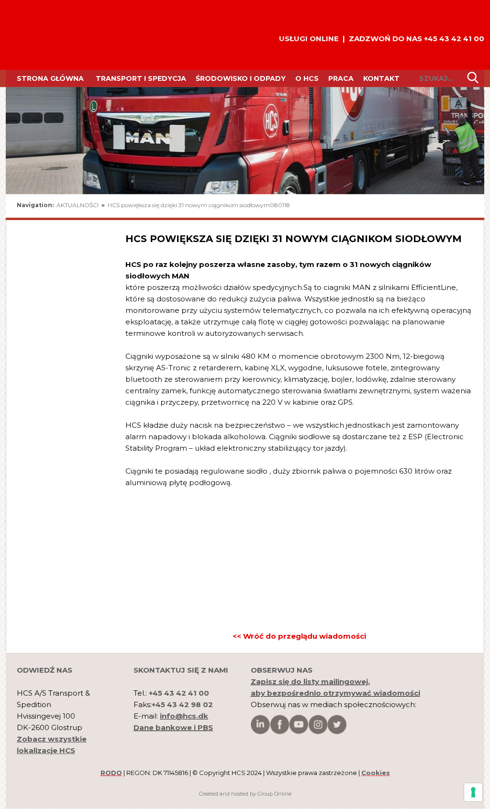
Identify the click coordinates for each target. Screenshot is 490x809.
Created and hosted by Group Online (245, 793)
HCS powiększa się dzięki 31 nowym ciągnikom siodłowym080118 (199, 205)
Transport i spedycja (141, 78)
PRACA (341, 78)
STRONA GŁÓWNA (50, 78)
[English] (437, 206)
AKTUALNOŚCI (78, 205)
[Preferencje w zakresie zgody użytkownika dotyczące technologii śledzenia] (473, 792)
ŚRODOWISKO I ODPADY (241, 78)
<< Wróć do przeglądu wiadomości (299, 636)
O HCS (307, 78)
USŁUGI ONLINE (309, 38)
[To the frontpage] (41, 35)
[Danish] (465, 206)
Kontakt (381, 78)
